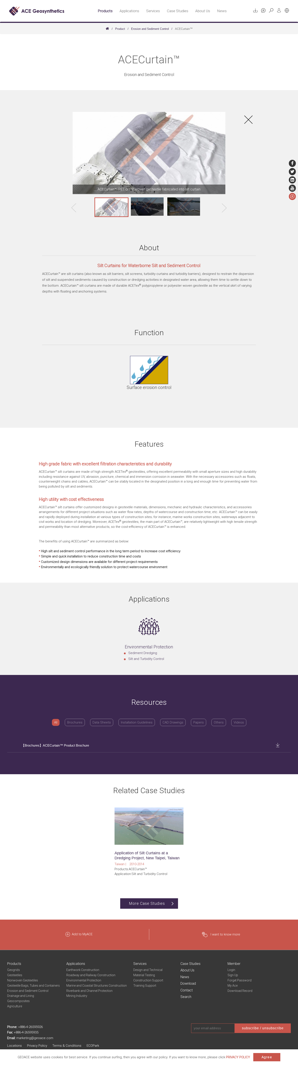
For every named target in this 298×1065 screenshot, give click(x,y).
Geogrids (13, 970)
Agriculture (14, 1006)
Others (219, 722)
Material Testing (144, 975)
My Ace (233, 985)
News (222, 11)
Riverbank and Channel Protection (89, 991)
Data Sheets (101, 722)
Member (234, 964)
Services (153, 11)
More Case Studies (147, 903)
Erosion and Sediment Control (150, 28)
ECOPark (93, 1046)
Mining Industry (76, 996)
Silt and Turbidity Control (146, 659)
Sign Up (233, 975)
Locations (14, 1046)
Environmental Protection (83, 980)
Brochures (74, 722)
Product (120, 28)
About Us (202, 11)
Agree (267, 1057)
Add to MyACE (82, 934)
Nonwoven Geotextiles (22, 980)
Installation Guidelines (136, 722)
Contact (186, 990)
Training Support (144, 985)
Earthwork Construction (82, 970)
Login (231, 970)
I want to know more (225, 934)
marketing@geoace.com (34, 1038)
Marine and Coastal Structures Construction (96, 985)
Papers (198, 722)
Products (105, 11)
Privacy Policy (37, 1046)
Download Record (240, 991)
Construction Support (148, 980)
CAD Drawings (173, 722)
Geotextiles (14, 975)
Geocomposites (18, 1001)
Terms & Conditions (66, 1046)
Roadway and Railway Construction (90, 975)
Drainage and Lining (20, 996)
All (55, 722)
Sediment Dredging (142, 653)
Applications (129, 11)
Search (185, 997)
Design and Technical (148, 970)
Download (188, 983)
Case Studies (177, 11)
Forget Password (240, 980)
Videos (239, 722)
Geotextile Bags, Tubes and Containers (33, 985)
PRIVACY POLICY (238, 1057)
